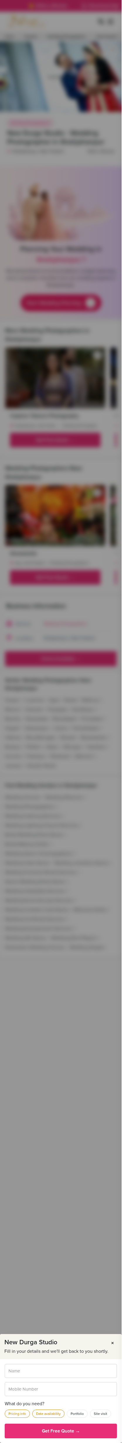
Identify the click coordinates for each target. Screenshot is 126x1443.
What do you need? (24, 1404)
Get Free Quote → (61, 1431)
